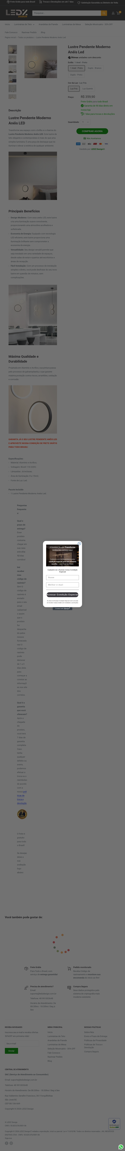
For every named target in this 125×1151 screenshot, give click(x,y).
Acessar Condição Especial (62, 595)
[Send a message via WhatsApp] (121, 1147)
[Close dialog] (79, 543)
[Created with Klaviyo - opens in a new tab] (62, 608)
